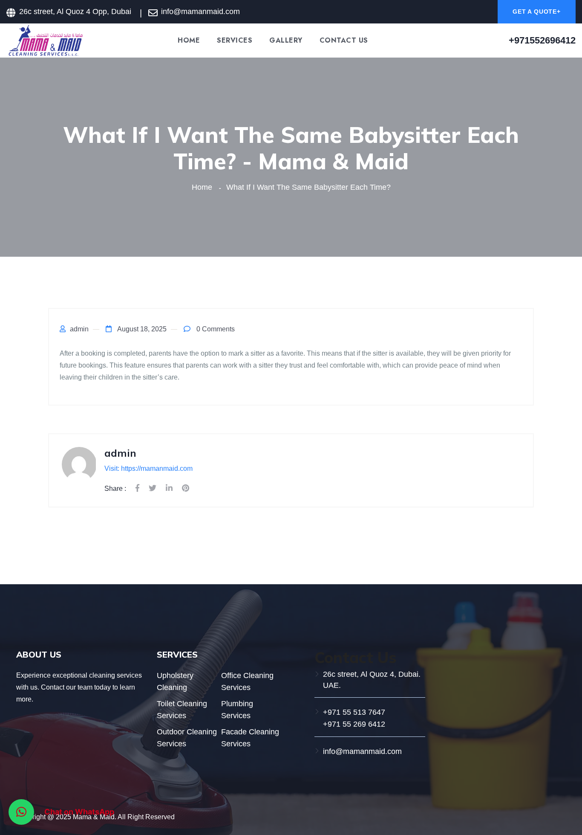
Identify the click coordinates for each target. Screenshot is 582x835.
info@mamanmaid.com (362, 751)
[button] (21, 812)
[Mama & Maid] (45, 39)
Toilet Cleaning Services (182, 709)
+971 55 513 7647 (354, 712)
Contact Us (344, 40)
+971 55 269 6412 (354, 724)
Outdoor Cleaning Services (187, 738)
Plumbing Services (237, 709)
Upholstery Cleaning (175, 681)
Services (234, 40)
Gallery (286, 40)
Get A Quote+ (537, 11)
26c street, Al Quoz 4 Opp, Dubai (75, 11)
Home (189, 40)
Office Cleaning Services (247, 681)
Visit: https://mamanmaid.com (148, 468)
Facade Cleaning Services (250, 738)
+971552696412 (542, 40)
